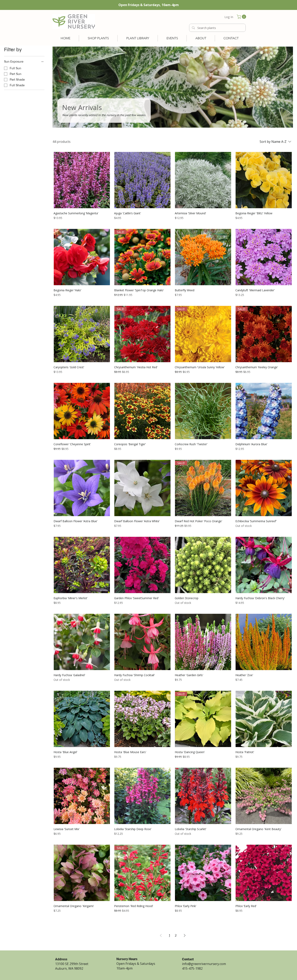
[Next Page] (184, 935)
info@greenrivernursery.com (204, 964)
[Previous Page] (160, 935)
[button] (242, 17)
